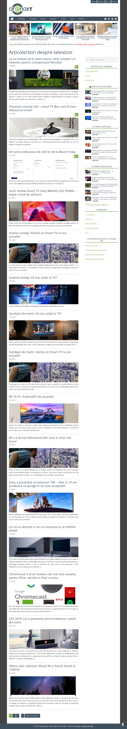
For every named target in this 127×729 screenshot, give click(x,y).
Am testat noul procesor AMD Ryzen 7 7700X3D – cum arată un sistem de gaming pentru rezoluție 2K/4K (105, 199)
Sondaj (87, 76)
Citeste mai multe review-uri (97, 204)
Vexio (85, 44)
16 (76, 156)
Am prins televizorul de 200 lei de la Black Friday (42, 152)
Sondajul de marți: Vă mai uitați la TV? (35, 313)
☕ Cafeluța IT (90, 80)
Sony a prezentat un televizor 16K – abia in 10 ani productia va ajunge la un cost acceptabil (43, 484)
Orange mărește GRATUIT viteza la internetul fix (63, 37)
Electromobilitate (91, 223)
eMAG (80, 44)
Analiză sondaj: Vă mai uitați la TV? (33, 277)
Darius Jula (88, 219)
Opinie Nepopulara (91, 71)
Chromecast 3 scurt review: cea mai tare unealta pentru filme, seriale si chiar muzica (42, 576)
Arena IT (22, 9)
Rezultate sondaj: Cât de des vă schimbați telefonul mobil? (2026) (107, 38)
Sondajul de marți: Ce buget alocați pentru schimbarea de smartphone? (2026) (104, 99)
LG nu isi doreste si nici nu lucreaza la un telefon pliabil (42, 528)
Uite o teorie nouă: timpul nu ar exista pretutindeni (105, 111)
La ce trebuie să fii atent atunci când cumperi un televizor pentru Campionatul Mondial (42, 60)
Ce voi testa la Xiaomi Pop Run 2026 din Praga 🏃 (104, 145)
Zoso (87, 232)
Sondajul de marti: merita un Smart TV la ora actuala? (40, 353)
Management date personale (95, 259)
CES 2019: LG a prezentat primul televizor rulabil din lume (42, 620)
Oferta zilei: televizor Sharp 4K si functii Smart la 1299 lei (42, 667)
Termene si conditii (91, 245)
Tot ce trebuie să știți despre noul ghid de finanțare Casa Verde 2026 (85, 38)
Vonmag (91, 44)
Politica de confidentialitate (94, 254)
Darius (78, 726)
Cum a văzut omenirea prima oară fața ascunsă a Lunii (103, 132)
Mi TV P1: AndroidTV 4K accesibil (31, 397)
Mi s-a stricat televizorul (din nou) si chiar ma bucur (40, 439)
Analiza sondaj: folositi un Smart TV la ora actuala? (37, 234)
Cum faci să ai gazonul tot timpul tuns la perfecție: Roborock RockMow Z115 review (105, 186)
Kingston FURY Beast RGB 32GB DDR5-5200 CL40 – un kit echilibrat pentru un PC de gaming (104, 179)
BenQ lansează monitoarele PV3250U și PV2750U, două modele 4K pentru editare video (105, 152)
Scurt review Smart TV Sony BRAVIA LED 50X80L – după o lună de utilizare (43, 192)
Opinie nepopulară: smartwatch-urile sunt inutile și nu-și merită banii (104, 92)
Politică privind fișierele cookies (96, 250)
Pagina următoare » (32, 716)
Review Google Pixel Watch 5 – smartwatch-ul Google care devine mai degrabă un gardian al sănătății (104, 192)
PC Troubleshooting (92, 228)
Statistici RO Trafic (87, 726)
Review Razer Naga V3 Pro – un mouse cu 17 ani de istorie (102, 172)
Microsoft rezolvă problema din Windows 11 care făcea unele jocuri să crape (104, 118)
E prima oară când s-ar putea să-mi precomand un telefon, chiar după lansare (41, 38)
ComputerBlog (90, 214)
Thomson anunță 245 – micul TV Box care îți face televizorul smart (42, 108)
